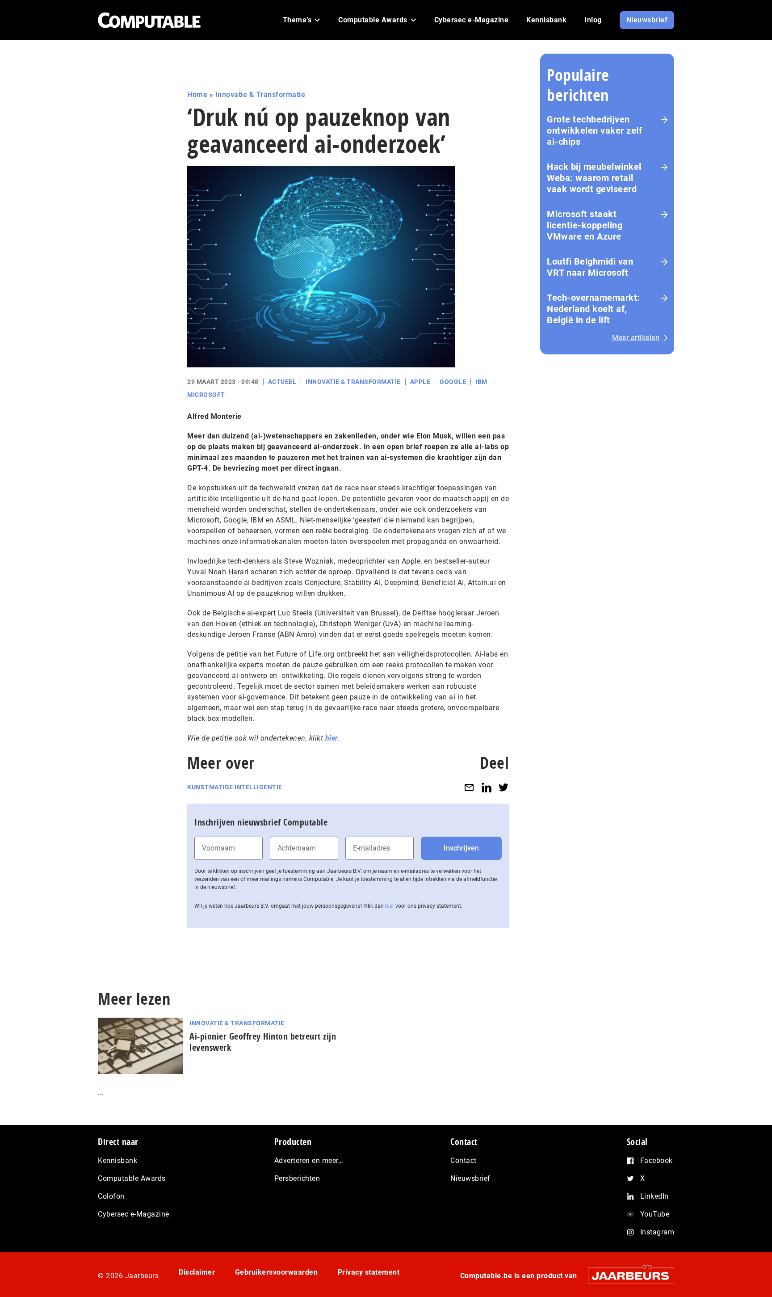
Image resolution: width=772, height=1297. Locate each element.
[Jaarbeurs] (626, 1276)
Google (453, 381)
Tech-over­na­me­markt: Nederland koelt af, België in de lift (593, 308)
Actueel (282, 381)
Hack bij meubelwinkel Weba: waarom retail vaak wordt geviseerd (594, 177)
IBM (481, 381)
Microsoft (206, 394)
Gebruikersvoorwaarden (276, 1272)
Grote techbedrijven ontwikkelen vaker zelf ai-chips (594, 130)
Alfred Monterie (214, 416)
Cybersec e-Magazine (133, 1214)
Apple (420, 381)
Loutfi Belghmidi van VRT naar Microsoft (590, 267)
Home (197, 94)
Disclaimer (197, 1272)
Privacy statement (369, 1272)
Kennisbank (117, 1160)
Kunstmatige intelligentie (234, 787)
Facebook (656, 1160)
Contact (463, 1160)
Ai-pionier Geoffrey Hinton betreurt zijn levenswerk (262, 1041)
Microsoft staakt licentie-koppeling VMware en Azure (584, 225)
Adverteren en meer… (309, 1160)
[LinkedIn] (486, 787)
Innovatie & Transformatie (260, 94)
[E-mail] (469, 787)
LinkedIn (654, 1196)
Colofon (111, 1196)
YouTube (655, 1214)
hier (331, 738)
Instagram (657, 1232)
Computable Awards (132, 1178)
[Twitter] (503, 787)
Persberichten (297, 1178)
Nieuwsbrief (470, 1178)
